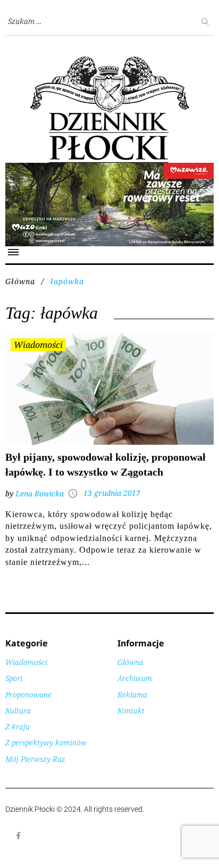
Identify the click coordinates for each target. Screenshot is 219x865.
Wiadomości (38, 345)
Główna (20, 281)
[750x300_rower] (109, 168)
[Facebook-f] (18, 835)
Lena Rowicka (39, 493)
